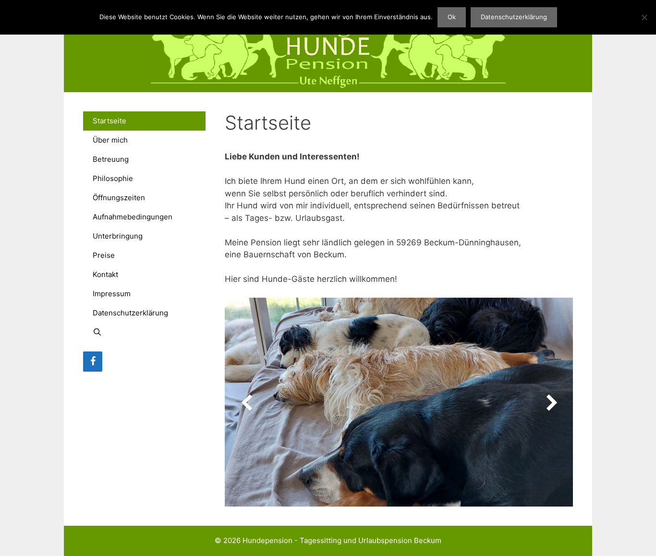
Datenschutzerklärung (130, 312)
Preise (104, 255)
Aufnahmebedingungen (132, 216)
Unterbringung (118, 236)
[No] (644, 17)
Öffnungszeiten (119, 197)
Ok (452, 17)
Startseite (109, 120)
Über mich (110, 140)
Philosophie (113, 178)
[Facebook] (92, 361)
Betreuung (111, 159)
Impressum (112, 293)
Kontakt (105, 274)
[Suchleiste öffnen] (144, 332)
